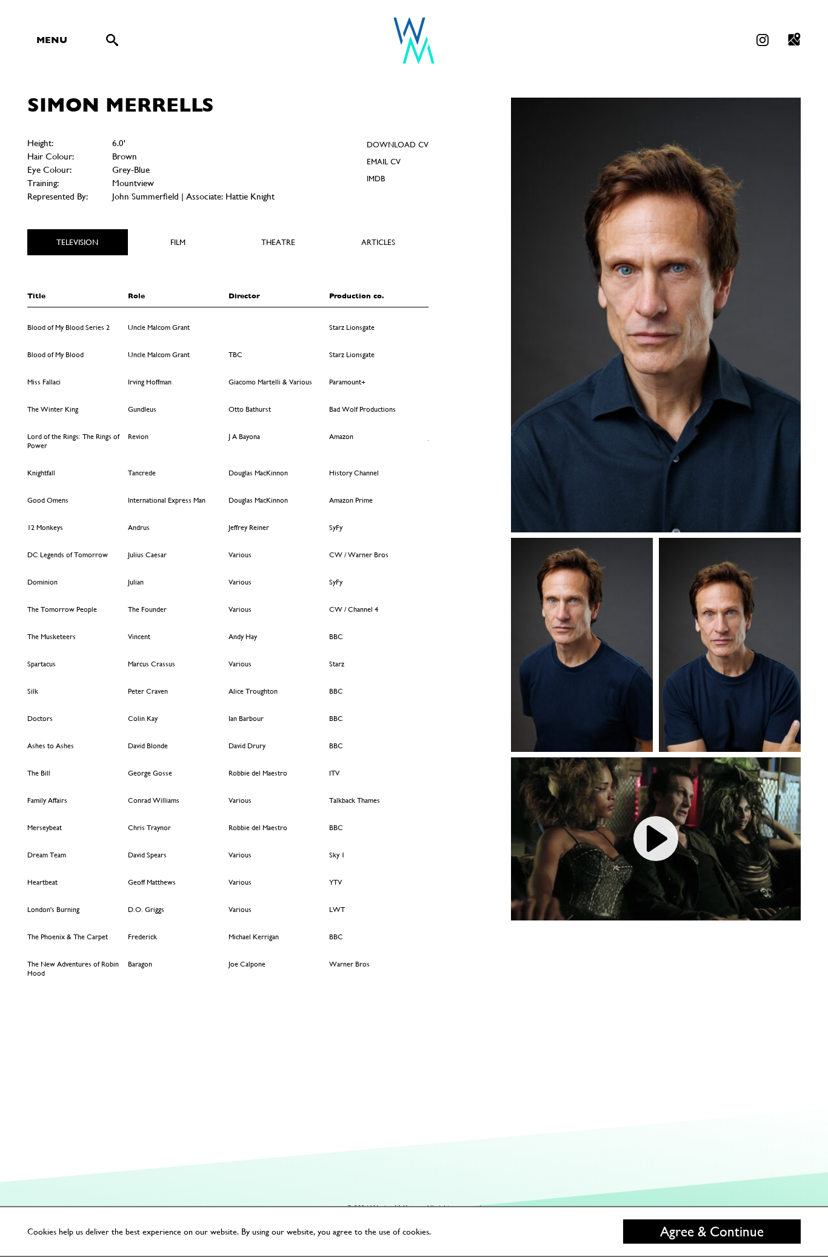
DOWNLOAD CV (398, 144)
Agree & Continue (712, 1231)
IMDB (376, 178)
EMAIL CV (384, 161)
